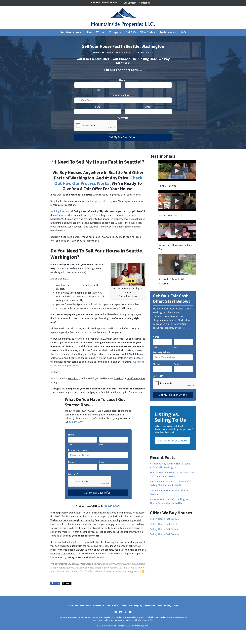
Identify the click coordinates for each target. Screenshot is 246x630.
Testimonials (168, 32)
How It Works (95, 32)
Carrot (146, 625)
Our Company (130, 2)
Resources (149, 605)
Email (148, 107)
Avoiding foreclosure (61, 211)
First (98, 89)
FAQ (183, 32)
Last (148, 89)
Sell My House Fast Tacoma (164, 534)
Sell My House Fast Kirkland (164, 529)
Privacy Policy (164, 605)
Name (123, 80)
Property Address (123, 95)
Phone (98, 107)
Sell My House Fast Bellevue (165, 519)
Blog (176, 605)
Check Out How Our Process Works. (98, 181)
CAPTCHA (123, 118)
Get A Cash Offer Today (140, 32)
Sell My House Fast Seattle (164, 524)
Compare (115, 32)
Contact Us (144, 2)
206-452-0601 (76, 422)
